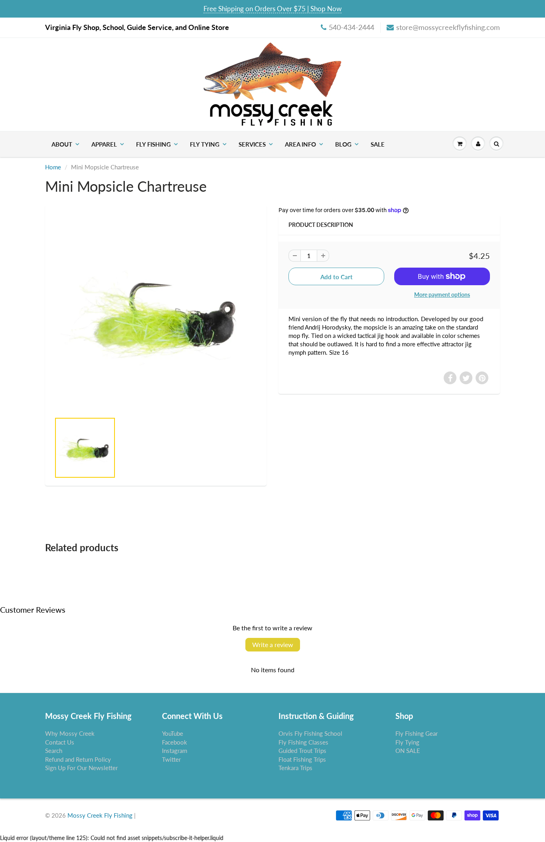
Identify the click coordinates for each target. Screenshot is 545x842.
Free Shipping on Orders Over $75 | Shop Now (272, 8)
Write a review (272, 644)
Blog (343, 144)
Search (53, 750)
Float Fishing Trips (302, 759)
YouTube (172, 733)
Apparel (104, 144)
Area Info (300, 144)
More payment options (442, 294)
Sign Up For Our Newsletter (81, 767)
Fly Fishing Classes (303, 742)
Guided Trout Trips (302, 750)
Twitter (171, 759)
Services (252, 144)
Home (53, 167)
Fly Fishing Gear (416, 733)
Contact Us (59, 742)
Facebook (174, 742)
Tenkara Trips (295, 767)
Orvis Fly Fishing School (310, 733)
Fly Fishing (153, 144)
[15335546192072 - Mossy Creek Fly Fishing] (156, 313)
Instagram (174, 750)
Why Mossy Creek (70, 733)
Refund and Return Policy (78, 759)
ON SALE (407, 750)
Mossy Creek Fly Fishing (99, 815)
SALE (378, 144)
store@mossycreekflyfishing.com (448, 27)
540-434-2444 (351, 27)
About (61, 144)
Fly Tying (204, 144)
